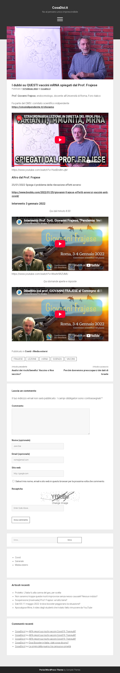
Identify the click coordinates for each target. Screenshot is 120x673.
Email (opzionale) (21, 454)
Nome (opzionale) (21, 440)
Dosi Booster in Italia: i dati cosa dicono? (49, 642)
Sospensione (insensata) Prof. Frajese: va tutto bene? (41, 600)
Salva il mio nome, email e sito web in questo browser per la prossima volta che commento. (60, 481)
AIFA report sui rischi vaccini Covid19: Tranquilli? (52, 631)
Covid (28, 351)
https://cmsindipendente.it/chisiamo (33, 107)
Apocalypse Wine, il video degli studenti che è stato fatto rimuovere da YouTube (53, 607)
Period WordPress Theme (51, 670)
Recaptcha (17, 489)
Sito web (16, 467)
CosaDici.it (60, 7)
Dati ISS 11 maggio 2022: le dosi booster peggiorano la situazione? (47, 604)
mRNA (44, 359)
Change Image (60, 503)
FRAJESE (18, 359)
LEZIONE (32, 359)
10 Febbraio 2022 (30, 89)
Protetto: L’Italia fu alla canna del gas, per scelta (38, 592)
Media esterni (40, 351)
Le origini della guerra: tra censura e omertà (50, 646)
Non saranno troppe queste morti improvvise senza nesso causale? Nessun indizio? (56, 596)
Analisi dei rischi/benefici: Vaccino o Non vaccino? (33, 372)
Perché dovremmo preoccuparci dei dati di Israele (86, 372)
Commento (17, 406)
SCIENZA (57, 359)
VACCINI (71, 359)
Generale (19, 561)
